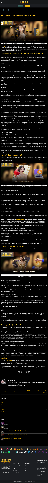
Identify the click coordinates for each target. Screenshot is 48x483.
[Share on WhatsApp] (19, 372)
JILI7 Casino (9, 360)
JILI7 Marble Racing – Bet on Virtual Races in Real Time (15, 434)
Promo (2, 411)
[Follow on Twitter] (6, 473)
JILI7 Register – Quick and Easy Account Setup (12, 391)
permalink (17, 376)
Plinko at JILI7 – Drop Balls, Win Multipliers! (13, 423)
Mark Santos (12, 18)
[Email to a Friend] (25, 372)
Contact (2, 413)
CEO (2, 416)
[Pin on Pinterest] (27, 372)
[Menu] (1, 2)
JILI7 (2, 463)
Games (2, 409)
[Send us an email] (8, 473)
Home (2, 402)
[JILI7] (24, 2)
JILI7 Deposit (3, 46)
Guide (6, 10)
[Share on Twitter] (23, 372)
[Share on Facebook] (21, 372)
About (2, 404)
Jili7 (2, 10)
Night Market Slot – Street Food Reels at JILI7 (13, 438)
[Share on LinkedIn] (29, 372)
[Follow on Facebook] (3, 473)
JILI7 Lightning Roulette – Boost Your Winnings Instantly (16, 430)
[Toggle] (46, 407)
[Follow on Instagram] (5, 473)
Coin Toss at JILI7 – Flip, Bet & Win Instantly (13, 426)
